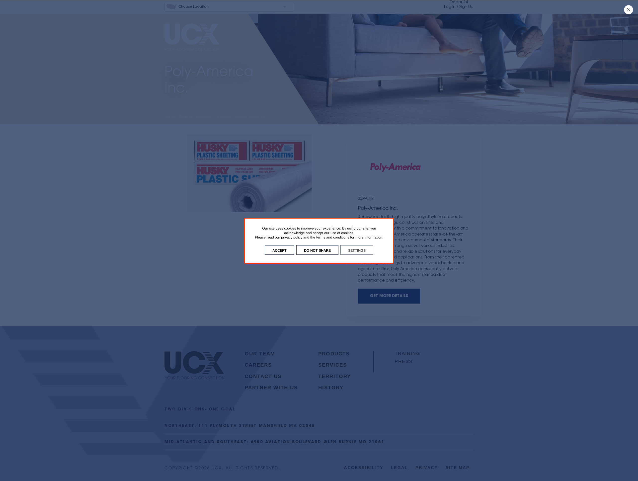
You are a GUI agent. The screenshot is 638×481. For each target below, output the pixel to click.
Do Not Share (317, 250)
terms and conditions (332, 237)
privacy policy (291, 237)
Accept (279, 250)
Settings (357, 250)
